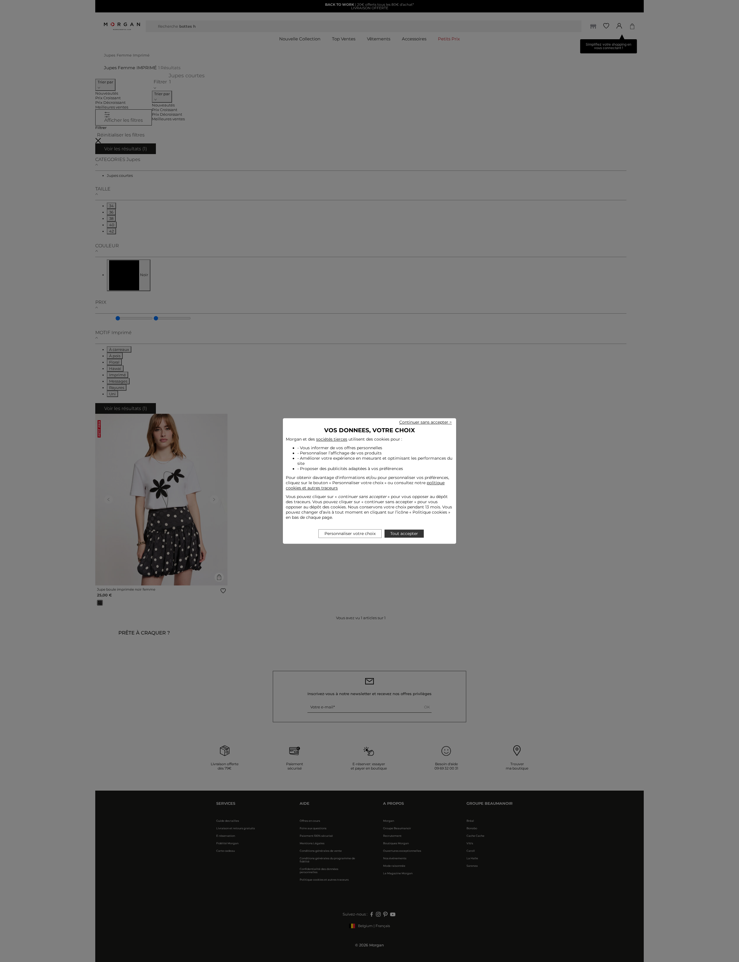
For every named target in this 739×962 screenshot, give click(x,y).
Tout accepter (404, 533)
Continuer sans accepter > (425, 422)
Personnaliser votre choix (350, 533)
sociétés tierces (331, 439)
